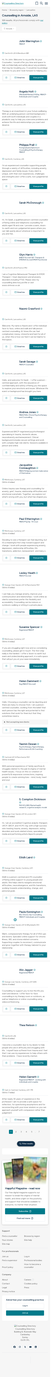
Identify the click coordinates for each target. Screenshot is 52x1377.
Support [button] (6, 1231)
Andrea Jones (27, 412)
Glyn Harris (26, 254)
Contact (6, 1283)
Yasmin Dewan (28, 744)
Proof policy (7, 1267)
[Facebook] (14, 1347)
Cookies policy (30, 1283)
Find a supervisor (9, 1260)
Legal (4, 1287)
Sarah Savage (27, 361)
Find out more (25, 1218)
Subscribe (25, 1211)
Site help (28, 1240)
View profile (38, 78)
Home (4, 10)
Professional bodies (33, 1260)
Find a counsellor (9, 1236)
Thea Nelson (27, 1025)
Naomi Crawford (29, 308)
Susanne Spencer (29, 627)
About (5, 1279)
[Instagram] (20, 1347)
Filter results (26, 1143)
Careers (29, 1279)
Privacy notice (8, 1291)
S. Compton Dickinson (32, 799)
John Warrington (29, 41)
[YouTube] (30, 1347)
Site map (6, 1244)
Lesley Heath (27, 572)
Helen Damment (29, 681)
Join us (5, 1256)
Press (26, 1287)
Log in (27, 1256)
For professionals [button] (10, 1251)
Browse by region (17, 10)
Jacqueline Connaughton (27, 466)
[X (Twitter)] (25, 1347)
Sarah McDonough (30, 202)
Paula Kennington (30, 911)
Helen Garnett (28, 1076)
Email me (20, 77)
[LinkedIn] (35, 1347)
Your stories (7, 1240)
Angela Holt (26, 91)
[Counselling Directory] (14, 3)
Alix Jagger (26, 969)
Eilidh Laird (26, 857)
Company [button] (6, 1274)
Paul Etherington (29, 518)
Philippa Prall (27, 144)
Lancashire (30, 10)
